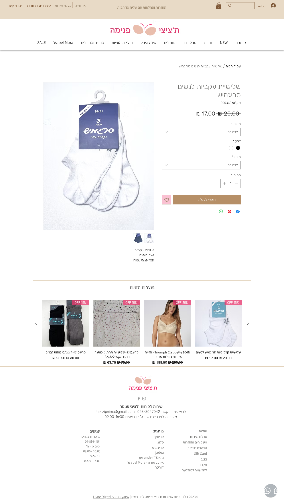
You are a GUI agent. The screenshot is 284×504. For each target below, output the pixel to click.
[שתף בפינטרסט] (229, 211)
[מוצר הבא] (36, 323)
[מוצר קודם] (248, 323)
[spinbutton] (230, 183)
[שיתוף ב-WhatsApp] (221, 211)
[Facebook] (138, 398)
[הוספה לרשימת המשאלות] (166, 199)
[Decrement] (237, 183)
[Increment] (224, 183)
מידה (236, 124)
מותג (236, 157)
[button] (218, 5)
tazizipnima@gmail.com (115, 412)
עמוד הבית (233, 66)
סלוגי (160, 442)
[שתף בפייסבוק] (238, 211)
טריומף (159, 436)
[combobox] (201, 132)
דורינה (159, 467)
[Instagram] (144, 398)
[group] (142, 333)
